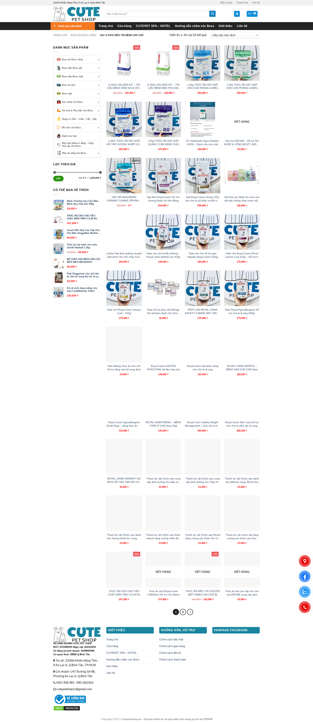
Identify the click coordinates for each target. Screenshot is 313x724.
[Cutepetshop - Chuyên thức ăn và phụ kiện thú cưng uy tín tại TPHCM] (76, 14)
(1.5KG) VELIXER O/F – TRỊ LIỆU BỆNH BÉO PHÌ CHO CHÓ (163, 86)
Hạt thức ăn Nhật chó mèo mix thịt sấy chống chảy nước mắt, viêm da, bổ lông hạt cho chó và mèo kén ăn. (241, 199)
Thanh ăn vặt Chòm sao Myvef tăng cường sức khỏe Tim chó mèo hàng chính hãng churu (202, 536)
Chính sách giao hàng (172, 646)
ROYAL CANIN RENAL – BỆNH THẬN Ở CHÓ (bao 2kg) (163, 424)
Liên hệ (256, 2)
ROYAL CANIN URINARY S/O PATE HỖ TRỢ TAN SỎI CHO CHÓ (124, 480)
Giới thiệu (225, 26)
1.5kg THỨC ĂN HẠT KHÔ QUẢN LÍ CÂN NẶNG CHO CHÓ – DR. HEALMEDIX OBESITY (163, 142)
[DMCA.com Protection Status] (66, 708)
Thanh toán (242, 2)
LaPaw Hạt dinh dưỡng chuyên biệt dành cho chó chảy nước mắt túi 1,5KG (124, 255)
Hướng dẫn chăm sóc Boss (194, 26)
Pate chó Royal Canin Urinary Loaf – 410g (124, 311)
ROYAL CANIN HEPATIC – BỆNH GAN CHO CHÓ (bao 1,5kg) (242, 368)
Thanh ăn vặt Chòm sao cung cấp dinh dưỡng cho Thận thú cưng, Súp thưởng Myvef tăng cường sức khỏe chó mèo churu (202, 480)
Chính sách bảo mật (171, 639)
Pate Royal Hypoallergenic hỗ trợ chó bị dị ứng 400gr (242, 311)
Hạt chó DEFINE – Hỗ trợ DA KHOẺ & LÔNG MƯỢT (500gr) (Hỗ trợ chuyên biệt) (242, 142)
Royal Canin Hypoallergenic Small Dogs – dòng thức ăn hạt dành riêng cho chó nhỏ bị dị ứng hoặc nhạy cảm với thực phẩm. (124, 424)
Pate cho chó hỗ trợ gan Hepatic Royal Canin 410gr (202, 255)
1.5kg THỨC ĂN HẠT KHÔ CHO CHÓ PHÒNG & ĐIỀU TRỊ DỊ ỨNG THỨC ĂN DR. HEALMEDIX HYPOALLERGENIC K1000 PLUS (242, 86)
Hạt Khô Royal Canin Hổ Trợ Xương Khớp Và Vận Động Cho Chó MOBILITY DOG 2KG (163, 199)
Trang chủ (106, 26)
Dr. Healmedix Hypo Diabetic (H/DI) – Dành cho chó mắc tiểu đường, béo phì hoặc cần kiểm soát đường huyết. (203, 142)
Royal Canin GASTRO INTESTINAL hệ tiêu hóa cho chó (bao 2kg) (163, 368)
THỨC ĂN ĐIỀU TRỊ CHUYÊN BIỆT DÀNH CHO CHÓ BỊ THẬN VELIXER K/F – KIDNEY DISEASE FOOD (202, 593)
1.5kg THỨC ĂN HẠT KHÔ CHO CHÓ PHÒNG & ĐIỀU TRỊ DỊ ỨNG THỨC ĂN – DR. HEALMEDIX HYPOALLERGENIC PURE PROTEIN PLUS (203, 86)
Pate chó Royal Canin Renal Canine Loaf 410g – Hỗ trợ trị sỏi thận (242, 255)
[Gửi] (212, 14)
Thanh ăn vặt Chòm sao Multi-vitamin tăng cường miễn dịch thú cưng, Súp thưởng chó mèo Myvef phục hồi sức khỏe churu (163, 536)
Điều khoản (226, 2)
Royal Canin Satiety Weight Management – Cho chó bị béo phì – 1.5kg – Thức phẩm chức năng (202, 424)
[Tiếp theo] (190, 612)
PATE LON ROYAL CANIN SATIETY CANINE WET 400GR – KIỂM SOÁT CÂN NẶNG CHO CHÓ (202, 311)
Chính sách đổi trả (170, 652)
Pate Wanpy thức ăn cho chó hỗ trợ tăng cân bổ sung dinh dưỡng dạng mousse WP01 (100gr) (124, 368)
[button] (237, 14)
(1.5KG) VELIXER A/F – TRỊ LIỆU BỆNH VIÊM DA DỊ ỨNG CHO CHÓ (124, 86)
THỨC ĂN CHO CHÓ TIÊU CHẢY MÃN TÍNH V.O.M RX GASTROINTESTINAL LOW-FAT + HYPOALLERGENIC (124, 593)
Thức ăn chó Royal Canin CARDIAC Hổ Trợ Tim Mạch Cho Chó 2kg (163, 593)
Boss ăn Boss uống (83, 35)
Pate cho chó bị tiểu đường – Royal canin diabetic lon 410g (163, 255)
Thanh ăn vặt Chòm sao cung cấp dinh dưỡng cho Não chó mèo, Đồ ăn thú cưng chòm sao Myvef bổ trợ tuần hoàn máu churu (163, 480)
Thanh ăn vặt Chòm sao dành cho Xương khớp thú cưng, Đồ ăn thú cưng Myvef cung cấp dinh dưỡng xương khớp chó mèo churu (124, 536)
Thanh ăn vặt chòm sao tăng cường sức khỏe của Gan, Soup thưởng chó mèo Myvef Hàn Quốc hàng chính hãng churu (242, 536)
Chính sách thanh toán (172, 659)
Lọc (58, 178)
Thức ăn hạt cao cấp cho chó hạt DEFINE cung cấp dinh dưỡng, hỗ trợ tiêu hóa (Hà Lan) (242, 593)
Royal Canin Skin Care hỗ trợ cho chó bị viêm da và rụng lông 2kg (242, 424)
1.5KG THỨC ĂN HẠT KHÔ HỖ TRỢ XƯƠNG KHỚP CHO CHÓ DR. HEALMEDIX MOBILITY (124, 142)
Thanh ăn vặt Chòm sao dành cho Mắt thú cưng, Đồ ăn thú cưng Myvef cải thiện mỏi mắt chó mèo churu (242, 480)
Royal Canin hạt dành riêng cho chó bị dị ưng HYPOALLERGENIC (202, 368)
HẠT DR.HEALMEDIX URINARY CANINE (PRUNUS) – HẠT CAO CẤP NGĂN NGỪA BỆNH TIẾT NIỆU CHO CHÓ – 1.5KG (124, 199)
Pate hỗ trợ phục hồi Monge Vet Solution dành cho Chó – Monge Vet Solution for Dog (163, 311)
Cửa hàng (124, 26)
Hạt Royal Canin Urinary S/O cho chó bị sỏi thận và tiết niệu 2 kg (202, 199)
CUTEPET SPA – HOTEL (153, 26)
